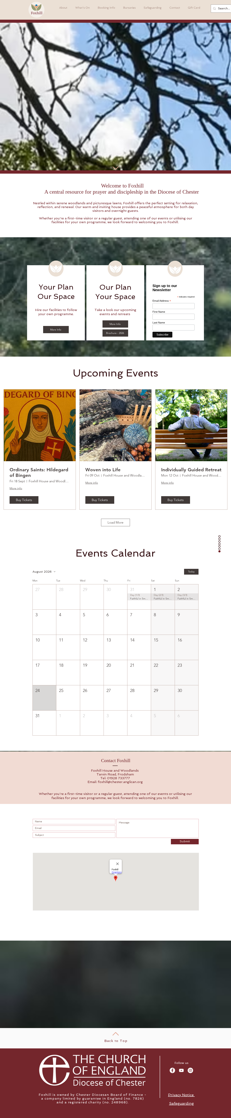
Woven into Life (103, 470)
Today (191, 571)
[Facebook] (172, 1070)
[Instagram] (190, 1070)
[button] (44, 597)
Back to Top (116, 1041)
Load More (115, 522)
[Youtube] (181, 1070)
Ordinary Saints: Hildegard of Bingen (39, 472)
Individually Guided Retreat (191, 470)
